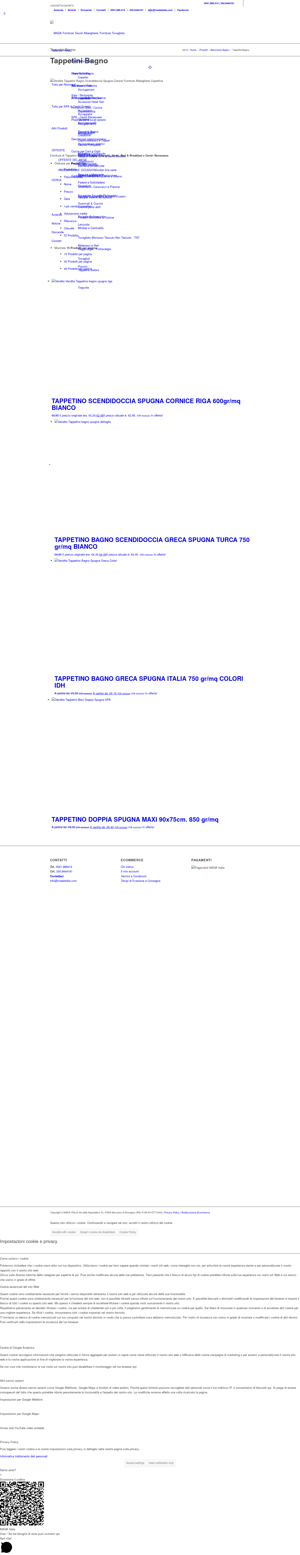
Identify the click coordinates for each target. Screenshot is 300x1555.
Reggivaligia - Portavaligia (94, 249)
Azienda (58, 10)
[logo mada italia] (89, 33)
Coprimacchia (86, 111)
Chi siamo (127, 867)
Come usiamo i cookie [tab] (14, 1258)
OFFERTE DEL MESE (72, 160)
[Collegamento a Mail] (246, 3)
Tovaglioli (84, 258)
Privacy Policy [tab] (9, 1442)
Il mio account (130, 871)
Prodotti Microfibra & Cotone (96, 217)
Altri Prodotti (59, 128)
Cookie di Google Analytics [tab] (17, 1347)
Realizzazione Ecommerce (195, 1212)
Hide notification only (161, 1463)
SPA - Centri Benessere (86, 117)
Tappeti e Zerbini (88, 270)
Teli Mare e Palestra (84, 85)
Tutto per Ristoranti (64, 84)
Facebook (183, 10)
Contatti (101, 10)
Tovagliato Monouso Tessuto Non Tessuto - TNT (108, 237)
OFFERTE (58, 150)
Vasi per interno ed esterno (95, 197)
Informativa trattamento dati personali (23, 1456)
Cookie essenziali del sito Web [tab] (19, 1287)
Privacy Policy (171, 1212)
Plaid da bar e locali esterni (88, 120)
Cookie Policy (127, 1232)
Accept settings (135, 1463)
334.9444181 (136, 10)
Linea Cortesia (80, 73)
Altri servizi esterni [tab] (12, 1380)
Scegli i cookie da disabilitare (97, 1232)
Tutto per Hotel (61, 50)
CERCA (56, 180)
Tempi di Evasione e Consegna (140, 881)
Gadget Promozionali (84, 176)
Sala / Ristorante (82, 95)
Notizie (72, 10)
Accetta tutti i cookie (64, 1232)
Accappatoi (85, 133)
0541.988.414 (117, 10)
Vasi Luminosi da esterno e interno (100, 176)
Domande (86, 10)
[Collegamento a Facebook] (240, 3)
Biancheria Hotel (81, 61)
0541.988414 (64, 867)
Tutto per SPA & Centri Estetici (71, 106)
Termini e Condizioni (133, 876)
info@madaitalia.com (160, 10)
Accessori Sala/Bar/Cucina (88, 98)
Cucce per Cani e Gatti (85, 151)
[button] (62, 5)
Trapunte (83, 287)
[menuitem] (59, 10)
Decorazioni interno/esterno (88, 139)
